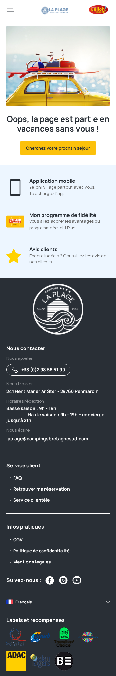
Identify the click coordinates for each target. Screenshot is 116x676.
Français (23, 602)
